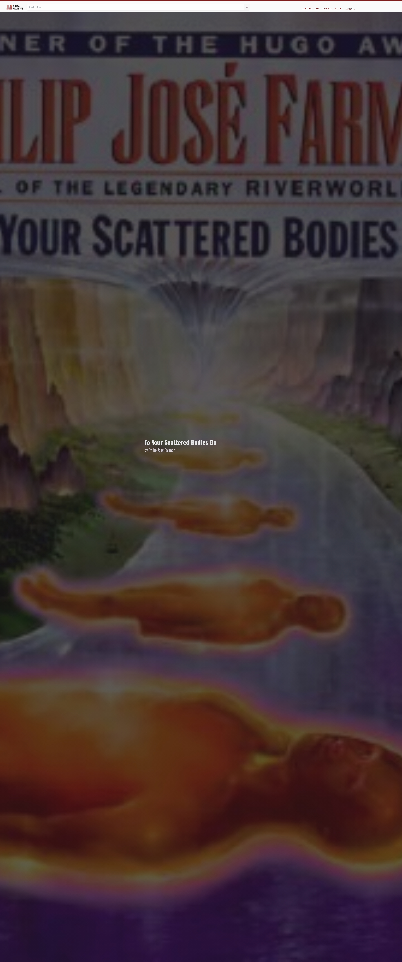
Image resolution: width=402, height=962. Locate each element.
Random (338, 8)
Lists (317, 8)
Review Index (327, 8)
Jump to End (349, 9)
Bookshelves (307, 8)
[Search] (247, 7)
